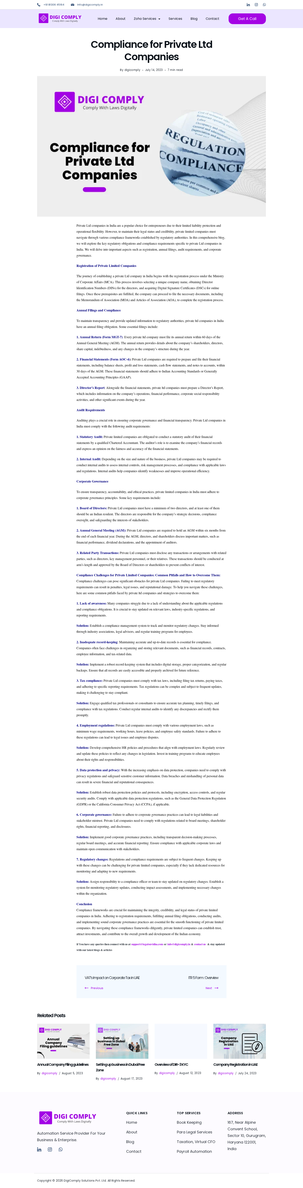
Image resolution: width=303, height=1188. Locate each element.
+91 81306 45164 (53, 5)
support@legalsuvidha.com (147, 944)
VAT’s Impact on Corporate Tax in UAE (112, 977)
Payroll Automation (194, 1151)
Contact (212, 18)
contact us (200, 944)
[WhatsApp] (264, 4)
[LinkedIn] (248, 4)
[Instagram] (256, 4)
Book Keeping (189, 1122)
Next (209, 988)
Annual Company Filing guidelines (62, 1064)
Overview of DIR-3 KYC (171, 1064)
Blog (193, 18)
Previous (97, 988)
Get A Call (247, 18)
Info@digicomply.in (90, 5)
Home (102, 18)
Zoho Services (145, 18)
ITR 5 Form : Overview (203, 977)
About (121, 18)
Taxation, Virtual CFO (196, 1141)
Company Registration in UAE (235, 1064)
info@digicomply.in (178, 944)
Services (175, 18)
